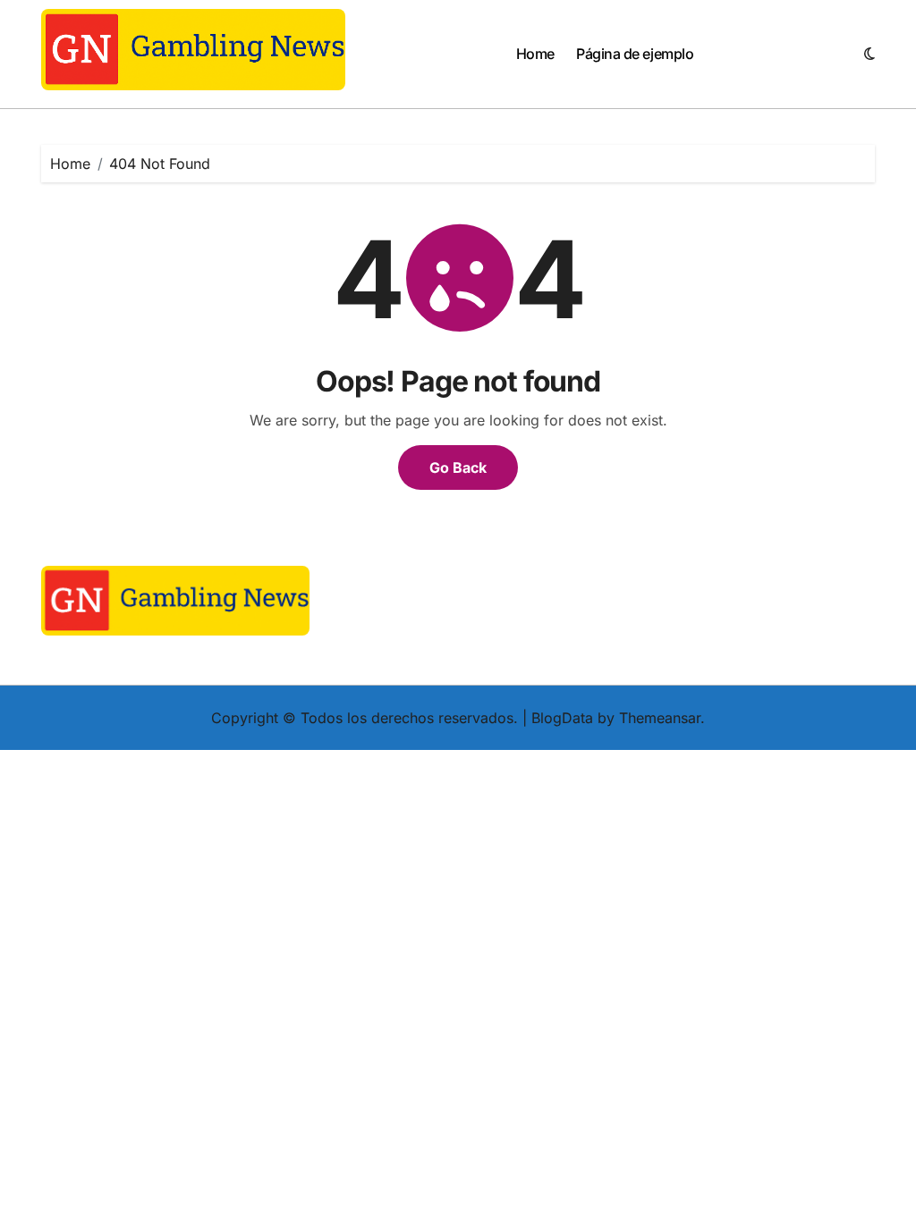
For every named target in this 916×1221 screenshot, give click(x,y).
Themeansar (659, 718)
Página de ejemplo (634, 54)
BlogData (562, 718)
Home (535, 54)
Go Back (458, 467)
